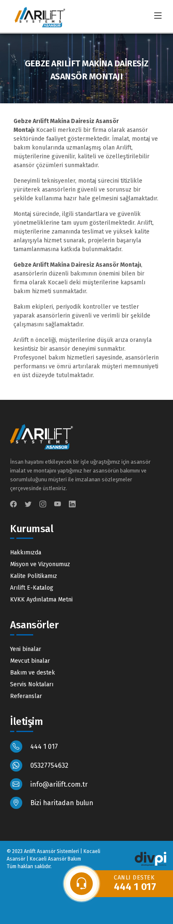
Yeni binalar (25, 649)
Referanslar (26, 696)
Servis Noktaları (31, 684)
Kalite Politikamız (33, 576)
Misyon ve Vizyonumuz (40, 564)
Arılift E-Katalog (31, 587)
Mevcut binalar (30, 660)
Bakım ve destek (32, 672)
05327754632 (48, 765)
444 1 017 (43, 747)
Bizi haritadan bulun (61, 803)
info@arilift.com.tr (58, 784)
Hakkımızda (25, 552)
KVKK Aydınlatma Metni (41, 599)
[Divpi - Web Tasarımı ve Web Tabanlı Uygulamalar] (150, 858)
